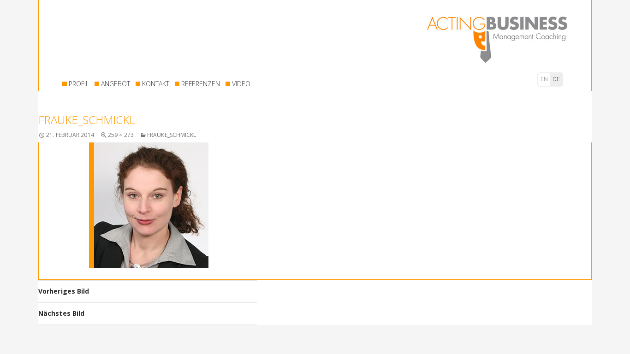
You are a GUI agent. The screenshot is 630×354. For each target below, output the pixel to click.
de (556, 79)
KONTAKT (155, 83)
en (544, 79)
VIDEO (241, 83)
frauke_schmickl (171, 135)
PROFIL (79, 83)
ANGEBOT (115, 83)
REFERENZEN (200, 83)
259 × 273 (121, 135)
